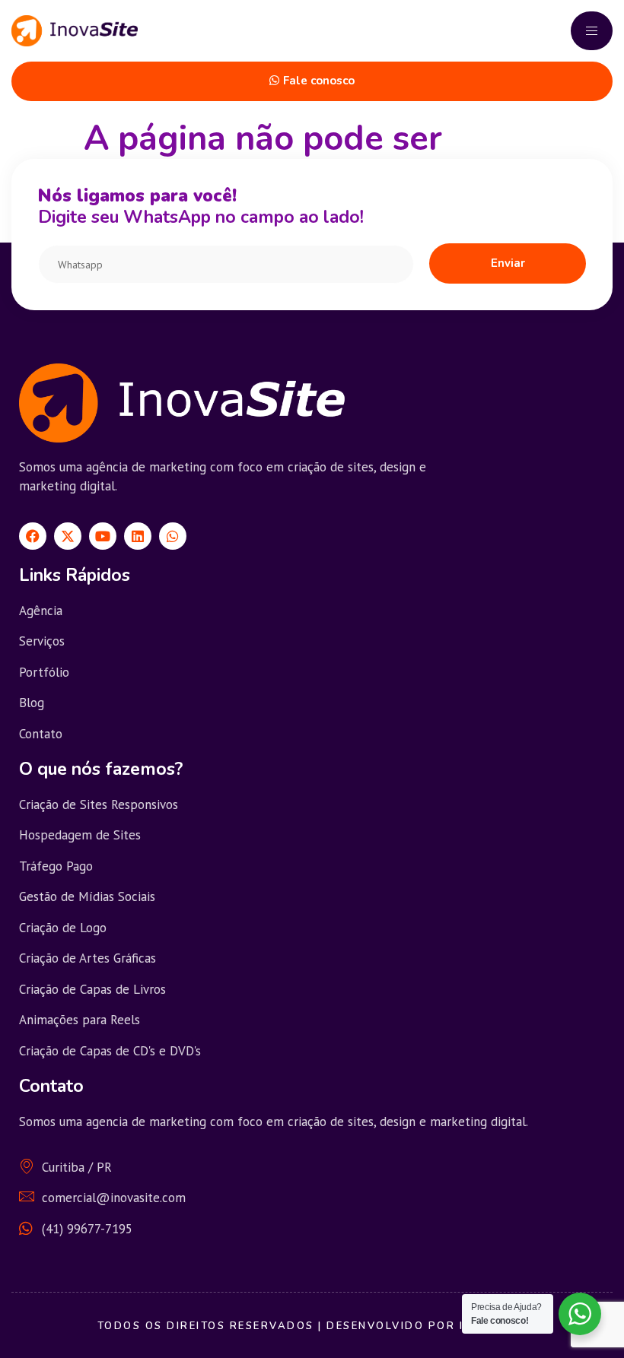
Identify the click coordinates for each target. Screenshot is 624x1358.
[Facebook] (32, 536)
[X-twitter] (67, 536)
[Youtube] (102, 536)
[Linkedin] (137, 536)
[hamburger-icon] (592, 30)
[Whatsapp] (172, 536)
